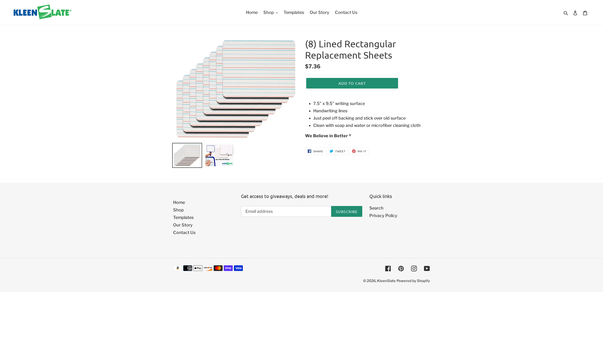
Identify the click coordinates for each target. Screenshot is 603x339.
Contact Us (184, 232)
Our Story (183, 224)
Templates (183, 217)
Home (179, 202)
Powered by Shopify (413, 281)
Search (376, 208)
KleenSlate (386, 281)
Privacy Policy (383, 215)
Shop (178, 209)
